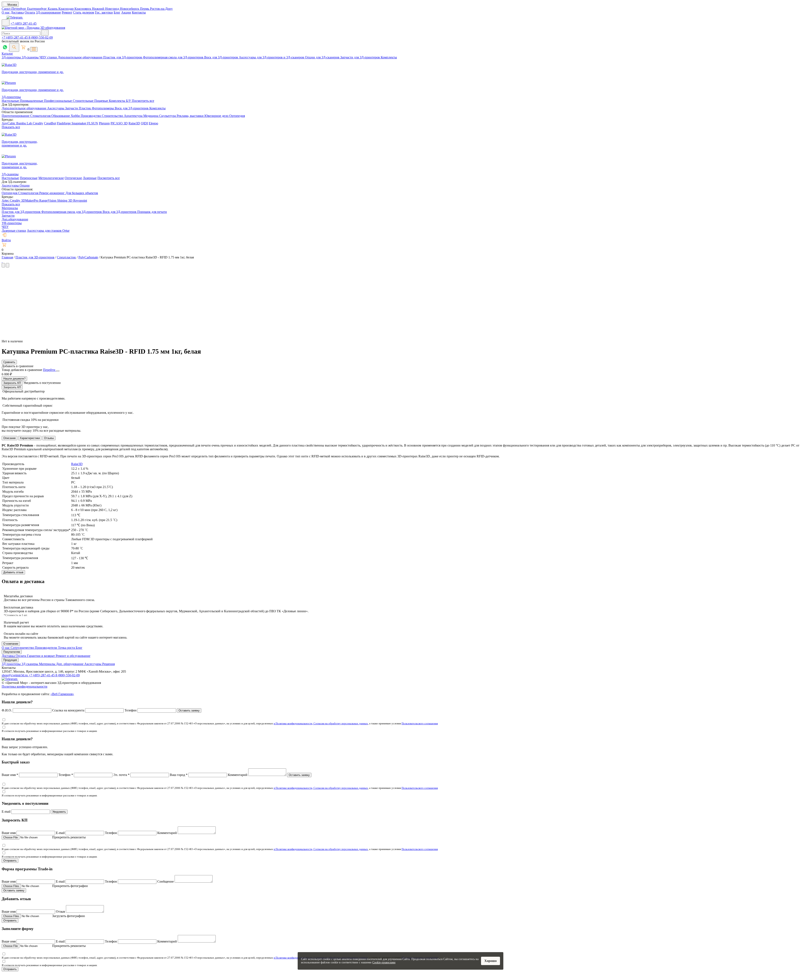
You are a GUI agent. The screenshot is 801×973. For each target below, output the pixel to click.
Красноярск (83, 8)
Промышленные (32, 100)
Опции (25, 185)
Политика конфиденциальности (24, 686)
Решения (108, 664)
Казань (53, 8)
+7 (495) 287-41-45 (23, 23)
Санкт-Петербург (14, 8)
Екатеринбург (37, 8)
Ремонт (67, 12)
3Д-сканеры (30, 57)
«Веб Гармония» (62, 694)
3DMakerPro (30, 200)
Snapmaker (79, 123)
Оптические (73, 178)
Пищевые (101, 100)
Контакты (139, 12)
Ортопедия (237, 116)
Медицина (151, 116)
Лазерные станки (14, 230)
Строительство (113, 116)
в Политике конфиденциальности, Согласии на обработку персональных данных (321, 723)
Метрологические (51, 178)
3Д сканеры (30, 664)
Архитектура (133, 116)
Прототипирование (16, 116)
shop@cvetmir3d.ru (15, 675)
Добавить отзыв (13, 572)
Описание (9, 438)
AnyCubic (9, 123)
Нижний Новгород (106, 8)
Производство (91, 116)
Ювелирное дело (216, 116)
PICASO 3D (119, 123)
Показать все (11, 127)
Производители (46, 647)
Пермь (145, 8)
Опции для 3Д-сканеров (322, 57)
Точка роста (67, 647)
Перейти (49, 370)
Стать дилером (83, 12)
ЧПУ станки (48, 57)
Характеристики (30, 438)
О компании (10, 643)
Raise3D (134, 123)
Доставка (17, 12)
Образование (61, 116)
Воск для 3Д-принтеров (221, 57)
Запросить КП (12, 383)
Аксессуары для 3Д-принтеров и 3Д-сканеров (272, 57)
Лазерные (90, 178)
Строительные (83, 100)
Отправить (10, 860)
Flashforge (64, 123)
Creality (38, 123)
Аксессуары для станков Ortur (48, 230)
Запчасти (72, 108)
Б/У (129, 100)
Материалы (10, 208)
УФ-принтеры (12, 223)
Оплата (30, 12)
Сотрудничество (23, 647)
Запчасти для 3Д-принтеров (360, 57)
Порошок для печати (152, 212)
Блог (117, 12)
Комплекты (389, 57)
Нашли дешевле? (14, 378)
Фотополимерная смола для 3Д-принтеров (173, 57)
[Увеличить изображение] (2, 261)
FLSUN (92, 123)
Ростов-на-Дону (161, 8)
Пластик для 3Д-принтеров (123, 57)
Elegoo (153, 123)
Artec (6, 200)
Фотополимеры (103, 108)
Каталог (7, 53)
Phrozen (104, 123)
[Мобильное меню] (6, 22)
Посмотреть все (143, 100)
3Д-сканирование (48, 12)
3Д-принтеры (12, 57)
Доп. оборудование (70, 664)
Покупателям (11, 651)
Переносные (29, 178)
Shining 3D (65, 200)
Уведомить (59, 811)
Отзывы (49, 438)
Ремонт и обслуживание (73, 656)
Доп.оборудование (15, 219)
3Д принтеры (11, 664)
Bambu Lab (24, 123)
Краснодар (66, 8)
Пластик (85, 108)
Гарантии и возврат (41, 656)
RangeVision (48, 200)
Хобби (76, 116)
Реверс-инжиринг (52, 193)
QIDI (144, 123)
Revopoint (80, 200)
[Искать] (45, 33)
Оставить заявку (189, 710)
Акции (126, 12)
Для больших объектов (81, 193)
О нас (6, 12)
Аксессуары (56, 108)
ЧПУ (5, 227)
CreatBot (50, 123)
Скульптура (168, 116)
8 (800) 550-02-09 (41, 37)
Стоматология (40, 116)
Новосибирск (130, 8)
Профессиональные (58, 100)
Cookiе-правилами (383, 962)
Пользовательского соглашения (420, 723)
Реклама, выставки (190, 116)
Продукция (10, 660)
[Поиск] (14, 47)
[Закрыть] (57, 371)
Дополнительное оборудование (80, 57)
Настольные (11, 100)
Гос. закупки (104, 12)
